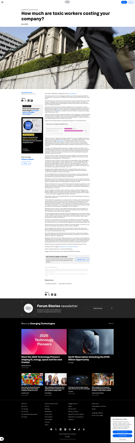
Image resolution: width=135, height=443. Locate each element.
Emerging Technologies (29, 9)
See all (111, 323)
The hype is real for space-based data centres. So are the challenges (79, 387)
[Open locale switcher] (2, 439)
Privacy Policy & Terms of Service (67, 434)
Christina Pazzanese (26, 92)
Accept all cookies (122, 435)
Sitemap (67, 436)
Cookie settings (122, 439)
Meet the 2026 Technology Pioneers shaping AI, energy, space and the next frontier (41, 360)
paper (58, 109)
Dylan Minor (60, 140)
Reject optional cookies (122, 431)
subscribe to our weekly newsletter (69, 246)
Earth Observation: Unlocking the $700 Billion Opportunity (89, 358)
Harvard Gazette (72, 93)
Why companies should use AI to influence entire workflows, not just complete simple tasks (54, 388)
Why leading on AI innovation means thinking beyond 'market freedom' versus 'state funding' (101, 388)
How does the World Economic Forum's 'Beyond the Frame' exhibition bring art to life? (30, 388)
